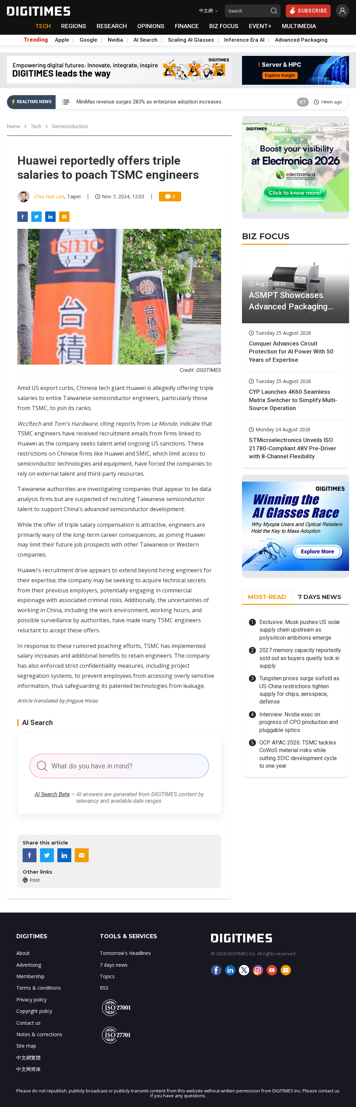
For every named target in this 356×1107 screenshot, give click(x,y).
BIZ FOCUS (223, 26)
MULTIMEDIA (299, 26)
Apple (62, 40)
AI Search (145, 40)
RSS (104, 987)
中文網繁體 (28, 1057)
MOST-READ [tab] (267, 596)
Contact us (28, 1022)
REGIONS (73, 26)
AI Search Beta (52, 794)
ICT (303, 102)
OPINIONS (150, 26)
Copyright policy (34, 1011)
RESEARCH (112, 26)
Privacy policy (31, 999)
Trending (36, 40)
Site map (26, 1045)
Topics (107, 976)
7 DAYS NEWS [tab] (319, 596)
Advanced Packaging (301, 40)
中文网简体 (28, 1069)
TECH (43, 26)
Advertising (28, 965)
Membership (30, 976)
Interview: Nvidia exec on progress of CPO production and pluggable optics (298, 722)
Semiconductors (70, 126)
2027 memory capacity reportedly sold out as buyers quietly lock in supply (300, 658)
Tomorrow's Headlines (125, 953)
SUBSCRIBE (312, 11)
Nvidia (115, 40)
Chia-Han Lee (49, 196)
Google (88, 40)
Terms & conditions (38, 987)
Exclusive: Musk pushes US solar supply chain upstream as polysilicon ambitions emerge (299, 630)
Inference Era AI (244, 40)
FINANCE (187, 26)
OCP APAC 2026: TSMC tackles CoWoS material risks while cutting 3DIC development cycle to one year (298, 754)
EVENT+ (260, 26)
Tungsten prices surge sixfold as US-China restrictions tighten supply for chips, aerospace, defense (299, 690)
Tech (36, 126)
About (23, 953)
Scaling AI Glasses (191, 40)
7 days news (114, 965)
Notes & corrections (39, 1034)
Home (13, 126)
